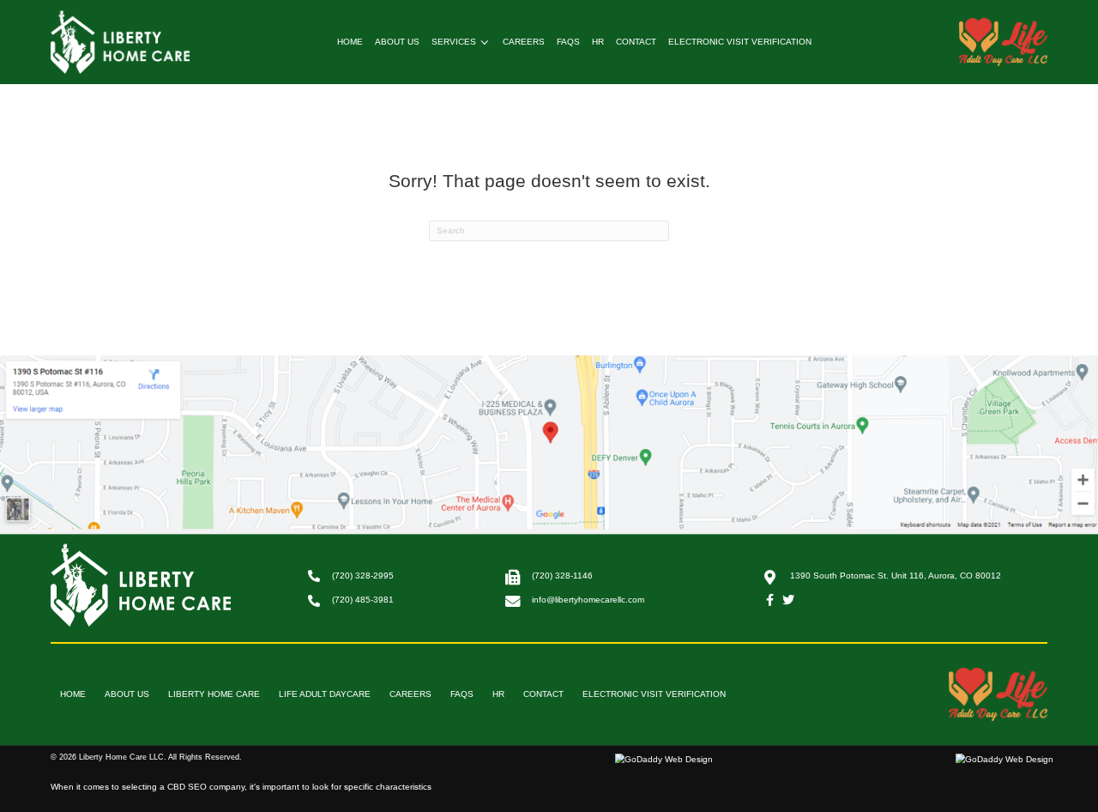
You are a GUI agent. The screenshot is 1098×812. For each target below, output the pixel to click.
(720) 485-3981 (363, 599)
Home (73, 694)
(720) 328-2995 (363, 575)
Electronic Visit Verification (654, 694)
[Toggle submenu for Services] (485, 42)
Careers (410, 694)
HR (498, 694)
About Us (127, 694)
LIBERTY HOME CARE (214, 694)
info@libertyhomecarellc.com (588, 599)
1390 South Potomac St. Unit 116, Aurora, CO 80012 (895, 575)
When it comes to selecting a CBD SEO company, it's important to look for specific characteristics (241, 786)
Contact (543, 694)
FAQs (462, 694)
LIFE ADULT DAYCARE (325, 694)
